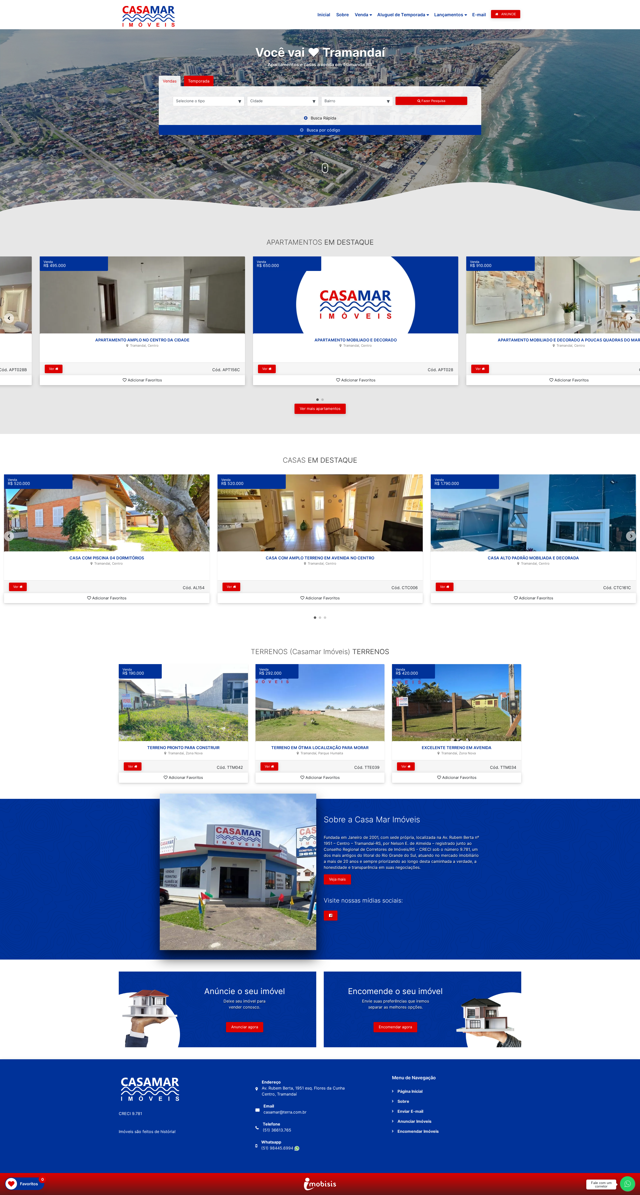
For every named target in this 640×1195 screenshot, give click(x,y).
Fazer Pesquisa (432, 101)
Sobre (342, 14)
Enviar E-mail (410, 1111)
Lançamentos (448, 14)
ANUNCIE (508, 14)
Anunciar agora (244, 1027)
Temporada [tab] (199, 80)
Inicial (324, 14)
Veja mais (337, 879)
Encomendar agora (395, 1027)
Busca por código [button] (323, 129)
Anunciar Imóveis (415, 1121)
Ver (17, 369)
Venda (361, 14)
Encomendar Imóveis (418, 1131)
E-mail (479, 14)
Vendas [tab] (169, 80)
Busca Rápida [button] (323, 117)
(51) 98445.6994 (277, 1148)
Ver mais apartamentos (320, 408)
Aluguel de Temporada (401, 14)
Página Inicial (410, 1091)
